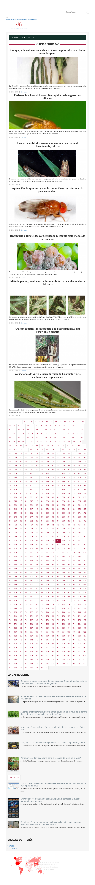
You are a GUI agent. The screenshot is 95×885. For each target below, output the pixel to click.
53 (10, 434)
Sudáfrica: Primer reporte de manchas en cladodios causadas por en (51, 823)
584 (15, 572)
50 (73, 430)
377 (31, 517)
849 (69, 640)
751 (26, 616)
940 (74, 664)
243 (37, 481)
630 (21, 584)
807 (85, 628)
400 (74, 521)
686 (79, 596)
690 (21, 600)
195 (21, 469)
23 (28, 426)
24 (32, 426)
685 (74, 596)
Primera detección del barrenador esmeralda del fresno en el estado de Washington (53, 697)
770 (47, 620)
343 (10, 509)
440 (47, 533)
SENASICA (13, 848)
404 (15, 525)
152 (31, 457)
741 (53, 612)
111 (52, 446)
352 (58, 509)
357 (85, 509)
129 (68, 449)
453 (37, 537)
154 (42, 457)
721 (26, 608)
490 (74, 545)
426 (53, 529)
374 (15, 517)
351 (53, 509)
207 (85, 469)
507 (85, 549)
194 (15, 469)
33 (73, 426)
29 (55, 426)
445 (74, 533)
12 (56, 422)
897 (85, 652)
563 (63, 564)
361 (26, 513)
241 (26, 481)
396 (53, 521)
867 (85, 644)
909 (69, 656)
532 (58, 557)
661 (26, 592)
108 (37, 446)
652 (58, 588)
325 (74, 501)
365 (47, 513)
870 (21, 648)
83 (68, 438)
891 (53, 652)
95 (46, 442)
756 (53, 616)
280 (74, 489)
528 (37, 557)
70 (10, 438)
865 (74, 644)
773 (63, 620)
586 (26, 572)
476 (79, 541)
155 (47, 457)
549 (69, 561)
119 (15, 449)
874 (42, 648)
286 (26, 493)
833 (63, 636)
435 (21, 533)
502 (58, 549)
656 (79, 588)
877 (58, 648)
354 (69, 509)
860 (47, 644)
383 (63, 517)
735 (21, 612)
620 (47, 580)
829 (42, 636)
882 (85, 648)
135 (21, 453)
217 (58, 473)
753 (37, 616)
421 (26, 529)
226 (26, 477)
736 (26, 612)
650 (47, 588)
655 (74, 588)
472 (58, 541)
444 (69, 533)
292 (58, 493)
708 (37, 604)
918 (37, 660)
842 (31, 640)
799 (42, 628)
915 (21, 660)
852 (85, 640)
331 (26, 505)
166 (26, 461)
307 (58, 497)
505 (74, 549)
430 (74, 529)
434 (15, 533)
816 (52, 632)
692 (31, 600)
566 (79, 564)
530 (47, 557)
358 (10, 513)
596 (79, 572)
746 (79, 612)
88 (14, 442)
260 (47, 485)
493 (10, 549)
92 (32, 442)
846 (53, 640)
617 (31, 580)
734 (15, 612)
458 (63, 537)
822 (84, 632)
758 (63, 616)
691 (26, 600)
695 (47, 600)
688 (10, 600)
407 (31, 525)
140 (47, 453)
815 (47, 632)
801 (53, 628)
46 (55, 430)
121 (26, 449)
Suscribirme (33, 19)
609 (69, 576)
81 (59, 438)
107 (31, 446)
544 (42, 561)
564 (69, 564)
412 (58, 525)
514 (42, 553)
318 (37, 501)
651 (53, 588)
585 (21, 572)
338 (63, 505)
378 (37, 517)
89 (19, 442)
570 (21, 568)
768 (37, 620)
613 (10, 580)
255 (21, 485)
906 (53, 656)
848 (63, 640)
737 (31, 612)
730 (74, 608)
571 (26, 568)
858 (37, 644)
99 (64, 442)
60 (41, 434)
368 (63, 513)
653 (63, 588)
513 (36, 553)
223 (10, 477)
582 (85, 568)
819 (68, 632)
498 (37, 549)
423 (37, 529)
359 (15, 513)
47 (59, 430)
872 (31, 648)
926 (79, 660)
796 (26, 628)
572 (31, 568)
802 (58, 628)
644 (15, 588)
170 (47, 461)
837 (85, 636)
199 (42, 469)
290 (47, 493)
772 (58, 620)
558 (37, 564)
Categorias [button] (13, 19)
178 (10, 465)
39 (23, 430)
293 (63, 493)
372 (85, 513)
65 (64, 434)
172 (58, 461)
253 (10, 485)
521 (79, 553)
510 (21, 553)
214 (42, 473)
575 (47, 568)
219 (68, 473)
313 (10, 501)
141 (53, 453)
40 (28, 430)
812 (31, 632)
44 (46, 430)
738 (37, 612)
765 (21, 620)
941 (79, 664)
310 (74, 497)
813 (36, 632)
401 (79, 521)
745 (74, 612)
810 (21, 632)
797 (31, 628)
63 (55, 434)
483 (37, 545)
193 (10, 469)
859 (42, 644)
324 (69, 501)
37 (14, 430)
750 (21, 616)
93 (37, 442)
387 (85, 517)
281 (79, 489)
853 (10, 644)
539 (15, 561)
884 (15, 652)
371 (79, 513)
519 (68, 553)
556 (26, 564)
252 (85, 481)
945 (21, 668)
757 (58, 616)
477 (85, 541)
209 (15, 473)
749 (15, 616)
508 (10, 553)
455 (47, 537)
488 (63, 545)
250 (74, 481)
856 (26, 644)
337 (58, 505)
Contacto (30, 12)
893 (63, 652)
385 (74, 517)
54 (14, 434)
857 (31, 644)
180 (21, 465)
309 (69, 497)
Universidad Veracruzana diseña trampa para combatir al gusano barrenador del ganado (51, 800)
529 (42, 557)
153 (37, 457)
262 (58, 485)
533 (63, 557)
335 (47, 505)
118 (10, 449)
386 (79, 517)
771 (53, 620)
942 (85, 664)
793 (10, 628)
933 (37, 664)
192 (85, 465)
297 (85, 493)
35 (82, 426)
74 (28, 438)
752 (31, 616)
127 (58, 449)
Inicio (9, 12)
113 (63, 446)
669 (69, 592)
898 (10, 656)
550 (74, 561)
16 (74, 422)
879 (69, 648)
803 (63, 628)
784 (42, 624)
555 (21, 564)
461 (79, 537)
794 (15, 628)
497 (31, 549)
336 (53, 505)
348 (37, 509)
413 (63, 525)
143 (63, 453)
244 (42, 481)
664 (42, 592)
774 (69, 620)
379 (42, 517)
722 (31, 608)
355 (74, 509)
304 (42, 497)
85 (77, 438)
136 (26, 453)
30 (59, 426)
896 (79, 652)
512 (31, 553)
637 (58, 584)
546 (53, 561)
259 (42, 485)
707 (31, 604)
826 (26, 636)
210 (21, 473)
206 (79, 469)
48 (64, 430)
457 (58, 537)
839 (15, 640)
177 (85, 461)
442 (58, 533)
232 (58, 477)
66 (68, 434)
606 (53, 576)
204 (69, 469)
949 (42, 668)
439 (42, 533)
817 (58, 632)
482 (31, 545)
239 (15, 481)
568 (10, 568)
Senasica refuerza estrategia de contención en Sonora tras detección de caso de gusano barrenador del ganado (54, 682)
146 (79, 453)
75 (32, 438)
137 (31, 453)
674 (15, 596)
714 (68, 604)
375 (21, 517)
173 (63, 461)
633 (37, 584)
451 (26, 537)
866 (79, 644)
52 (82, 430)
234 (69, 477)
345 (21, 509)
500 (47, 549)
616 (26, 580)
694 (42, 600)
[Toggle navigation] (7, 17)
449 (15, 537)
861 (53, 644)
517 (58, 553)
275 (47, 489)
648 (37, 588)
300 (21, 497)
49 (68, 430)
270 (21, 489)
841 (26, 640)
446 (79, 533)
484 (42, 545)
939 (69, 664)
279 (69, 489)
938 (63, 664)
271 (26, 489)
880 (74, 648)
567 (85, 564)
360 (21, 513)
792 (85, 624)
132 (84, 449)
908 (63, 656)
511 (26, 553)
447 (85, 533)
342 (85, 505)
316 (26, 501)
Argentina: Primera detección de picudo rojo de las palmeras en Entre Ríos (53, 728)
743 (63, 612)
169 (42, 461)
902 (31, 656)
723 (37, 608)
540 (21, 561)
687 (85, 596)
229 (42, 477)
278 (63, 489)
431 (79, 529)
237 (85, 477)
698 (63, 600)
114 (68, 446)
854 (15, 644)
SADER (11, 846)
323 (63, 501)
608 (63, 576)
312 (84, 497)
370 (74, 513)
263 (63, 485)
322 (58, 501)
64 (59, 434)
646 (26, 588)
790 (74, 624)
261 (53, 485)
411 (53, 525)
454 (42, 537)
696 (53, 600)
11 (51, 422)
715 (74, 604)
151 (26, 457)
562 (58, 564)
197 (31, 469)
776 (79, 620)
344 (15, 509)
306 (53, 497)
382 (58, 517)
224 (15, 477)
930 (21, 664)
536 (79, 557)
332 (31, 505)
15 (69, 422)
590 (47, 572)
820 (74, 632)
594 (69, 572)
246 (53, 481)
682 (58, 596)
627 (85, 580)
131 (79, 449)
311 (79, 497)
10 (47, 422)
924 (69, 660)
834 (69, 636)
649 (42, 588)
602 (31, 576)
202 (58, 469)
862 (58, 644)
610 (74, 576)
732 (85, 608)
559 (42, 564)
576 (53, 568)
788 (63, 624)
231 (53, 477)
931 (26, 664)
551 (79, 561)
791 (79, 624)
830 (47, 636)
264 (69, 485)
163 (10, 461)
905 (47, 656)
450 (21, 537)
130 (74, 449)
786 (53, 624)
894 (69, 652)
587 (31, 572)
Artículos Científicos (27, 37)
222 (84, 473)
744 (69, 612)
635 (47, 584)
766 (26, 620)
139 (42, 453)
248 (63, 481)
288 (37, 493)
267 (85, 485)
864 (69, 644)
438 (37, 533)
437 (31, 533)
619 (42, 580)
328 (10, 505)
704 (15, 604)
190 (74, 465)
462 (85, 537)
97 (55, 442)
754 (42, 616)
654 (69, 588)
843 (37, 640)
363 (37, 513)
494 (15, 549)
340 (74, 505)
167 (31, 461)
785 (47, 624)
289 (42, 493)
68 (77, 434)
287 (31, 493)
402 (85, 521)
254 (15, 485)
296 (79, 493)
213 (36, 473)
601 (26, 576)
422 (31, 529)
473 (63, 541)
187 (58, 465)
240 (21, 481)
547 (58, 561)
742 (58, 612)
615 (21, 580)
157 (58, 457)
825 (21, 636)
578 (63, 568)
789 (69, 624)
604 (42, 576)
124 (42, 449)
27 (46, 426)
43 (41, 430)
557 (31, 564)
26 (41, 426)
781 (26, 624)
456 (53, 537)
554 (15, 564)
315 (21, 501)
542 (31, 561)
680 (47, 596)
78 (46, 438)
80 (55, 438)
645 (21, 588)
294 (69, 493)
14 (65, 422)
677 (31, 596)
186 (53, 465)
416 (79, 525)
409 (42, 525)
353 (63, 509)
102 (79, 442)
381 (53, 517)
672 (85, 592)
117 (84, 446)
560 (47, 564)
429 (69, 529)
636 (53, 584)
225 (21, 477)
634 (42, 584)
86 (82, 438)
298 (10, 497)
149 (15, 457)
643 (10, 588)
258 (37, 485)
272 (31, 489)
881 (79, 648)
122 (31, 449)
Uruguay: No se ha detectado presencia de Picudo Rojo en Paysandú (53, 742)
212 (31, 473)
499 (42, 549)
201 (53, 469)
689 (15, 600)
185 (47, 465)
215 (47, 473)
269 (15, 489)
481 (26, 545)
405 (21, 525)
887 (31, 652)
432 (85, 529)
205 (74, 469)
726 (53, 608)
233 (63, 477)
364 (42, 513)
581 (79, 568)
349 (42, 509)
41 (32, 430)
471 (53, 541)
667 (58, 592)
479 (15, 545)
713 (63, 604)
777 (85, 620)
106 (26, 446)
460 (74, 537)
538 (10, 561)
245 (47, 481)
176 (79, 461)
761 (79, 616)
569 (15, 568)
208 (10, 473)
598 (10, 576)
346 (26, 509)
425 (47, 529)
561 (53, 564)
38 (19, 430)
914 (15, 660)
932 (31, 664)
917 (31, 660)
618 (37, 580)
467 (31, 541)
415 (74, 525)
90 (23, 442)
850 (74, 640)
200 (47, 469)
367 (58, 513)
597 (85, 572)
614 (15, 580)
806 (79, 628)
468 (37, 541)
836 (79, 636)
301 (26, 497)
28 (50, 426)
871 (26, 648)
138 (37, 453)
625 (74, 580)
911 (79, 656)
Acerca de (19, 12)
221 (79, 473)
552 (85, 561)
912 (84, 656)
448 (10, 537)
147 (85, 453)
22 (23, 426)
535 (74, 557)
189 (69, 465)
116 (78, 446)
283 (10, 493)
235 (74, 477)
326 (79, 501)
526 (26, 557)
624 (69, 580)
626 (79, 580)
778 (10, 624)
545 (47, 561)
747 (85, 612)
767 (31, 620)
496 (26, 549)
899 (15, 656)
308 (63, 497)
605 (47, 576)
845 (47, 640)
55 (19, 434)
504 (69, 549)
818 (63, 632)
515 (47, 553)
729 (69, 608)
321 (53, 501)
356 (79, 509)
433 (10, 533)
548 (63, 561)
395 (47, 521)
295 (74, 493)
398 (63, 521)
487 (58, 545)
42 (37, 430)
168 (37, 461)
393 (37, 521)
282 (85, 489)
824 (15, 636)
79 (50, 438)
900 (21, 656)
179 (15, 465)
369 (69, 513)
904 (42, 656)
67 (73, 434)
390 (21, 521)
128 (63, 449)
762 (85, 616)
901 (26, 656)
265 (74, 485)
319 (42, 501)
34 (77, 426)
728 (63, 608)
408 (37, 525)
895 (74, 652)
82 (64, 438)
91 (28, 442)
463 (10, 541)
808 (10, 632)
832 (58, 636)
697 (58, 600)
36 (10, 430)
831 (53, 636)
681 (53, 596)
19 (10, 426)
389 (15, 521)
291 (53, 493)
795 (21, 628)
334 (42, 505)
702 (85, 600)
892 (58, 652)
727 (58, 608)
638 (63, 584)
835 (74, 636)
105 (21, 446)
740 (47, 612)
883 (10, 652)
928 (10, 664)
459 (69, 537)
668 (63, 592)
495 (21, 549)
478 (10, 545)
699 (69, 600)
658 (10, 592)
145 (74, 453)
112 (58, 446)
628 (10, 584)
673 (10, 596)
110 (47, 446)
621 (53, 580)
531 (53, 557)
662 (31, 592)
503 (63, 549)
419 (15, 529)
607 (58, 576)
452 (31, 537)
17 (78, 422)
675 (21, 596)
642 (85, 584)
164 (15, 461)
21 (19, 426)
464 (15, 541)
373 (10, 517)
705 (21, 604)
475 (74, 541)
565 (74, 564)
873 (37, 648)
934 (42, 664)
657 (85, 588)
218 (63, 473)
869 (15, 648)
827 (31, 636)
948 (37, 668)
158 (63, 457)
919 (42, 660)
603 (37, 576)
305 (47, 497)
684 (69, 596)
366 (53, 513)
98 (59, 442)
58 (32, 434)
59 (37, 434)
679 (42, 596)
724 (42, 608)
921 (53, 660)
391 (26, 521)
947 (31, 668)
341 (79, 505)
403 (10, 525)
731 (79, 608)
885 (21, 652)
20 (14, 426)
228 (37, 477)
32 (68, 426)
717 (84, 604)
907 (58, 656)
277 (58, 489)
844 (42, 640)
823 (10, 636)
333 (37, 505)
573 (37, 568)
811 (26, 632)
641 (79, 584)
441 (53, 533)
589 (42, 572)
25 (37, 426)
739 (42, 612)
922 (58, 660)
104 (15, 446)
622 (58, 580)
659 (15, 592)
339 (69, 505)
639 (69, 584)
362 (31, 513)
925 (74, 660)
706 (26, 604)
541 (26, 561)
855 (21, 644)
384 (69, 517)
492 (85, 545)
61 (46, 434)
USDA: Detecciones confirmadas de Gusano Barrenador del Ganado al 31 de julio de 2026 (54, 784)
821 (79, 632)
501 (53, 549)
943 (10, 668)
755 (47, 616)
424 (42, 529)
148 (10, 457)
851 (79, 640)
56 (23, 434)
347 (31, 509)
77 (41, 438)
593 (63, 572)
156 (53, 457)
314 (15, 501)
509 (15, 553)
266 (79, 485)
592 (58, 572)
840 (21, 640)
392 (31, 521)
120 (20, 449)
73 (23, 438)
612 (84, 576)
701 (79, 600)
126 (52, 449)
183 (37, 465)
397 (58, 521)
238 (10, 481)
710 (47, 604)
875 (47, 648)
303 (37, 497)
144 (69, 453)
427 (58, 529)
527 (31, 557)
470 (47, 541)
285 (21, 493)
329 (15, 505)
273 (37, 489)
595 (74, 572)
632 (31, 584)
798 (37, 628)
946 (26, 668)
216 (52, 473)
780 (21, 624)
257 (31, 485)
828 (37, 636)
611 (79, 576)
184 (42, 465)
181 (26, 465)
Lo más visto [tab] (14, 777)
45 (50, 430)
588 (37, 572)
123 (36, 449)
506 (79, 549)
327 (85, 501)
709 (42, 604)
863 (63, 644)
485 (47, 545)
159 (69, 457)
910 (74, 656)
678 (37, 596)
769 (42, 620)
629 (15, 584)
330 (21, 505)
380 (47, 517)
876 (53, 648)
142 (58, 453)
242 (31, 481)
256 (26, 485)
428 (63, 529)
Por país (19, 19)
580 (74, 568)
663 (37, 592)
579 (69, 568)
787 (58, 624)
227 (31, 477)
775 (74, 620)
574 (42, 568)
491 (79, 545)
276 (53, 489)
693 (37, 600)
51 (77, 430)
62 (50, 434)
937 (58, 664)
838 (10, 640)
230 (47, 477)
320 (47, 501)
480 (21, 545)
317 (31, 501)
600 (21, 576)
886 (26, 652)
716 (79, 604)
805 (74, 628)
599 (15, 576)
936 (53, 664)
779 (15, 624)
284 (15, 493)
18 (83, 422)
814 (42, 632)
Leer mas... (24, 137)
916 (26, 660)
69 (82, 434)
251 (79, 481)
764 (15, 620)
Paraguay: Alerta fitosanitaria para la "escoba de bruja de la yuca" (51, 758)
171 (53, 461)
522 (84, 553)
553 (10, 564)
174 (69, 461)
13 (60, 422)
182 (31, 465)
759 (69, 616)
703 (10, 604)
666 (53, 592)
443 (63, 533)
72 (19, 438)
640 (74, 584)
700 (74, 600)
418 (10, 529)
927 (85, 660)
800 (47, 628)
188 (63, 465)
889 (42, 652)
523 (10, 557)
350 (47, 509)
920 (47, 660)
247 (58, 481)
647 (31, 588)
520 (74, 553)
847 (58, 640)
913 (10, 660)
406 (26, 525)
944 (15, 668)
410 (47, 525)
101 (74, 442)
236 (79, 477)
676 (26, 596)
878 (63, 648)
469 (42, 541)
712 (58, 604)
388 (10, 521)
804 (69, 628)
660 (21, 592)
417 (84, 525)
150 (21, 457)
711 (53, 604)
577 (58, 568)
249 (69, 481)
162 (85, 457)
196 (26, 469)
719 (15, 608)
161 (79, 457)
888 (37, 652)
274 (42, 489)
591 (53, 572)
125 (47, 449)
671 (79, 592)
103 (10, 446)
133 (10, 453)
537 (85, 557)
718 (10, 608)
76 (37, 438)
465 (21, 541)
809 (15, 632)
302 (31, 497)
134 (15, 453)
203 (63, 469)
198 (37, 469)
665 (47, 592)
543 (37, 561)
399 (69, 521)
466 (26, 541)
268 (10, 489)
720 (21, 608)
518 (63, 553)
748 (10, 616)
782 (31, 624)
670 (74, 592)
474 (69, 541)
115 (73, 446)
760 (74, 616)
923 (63, 660)
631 (26, 584)
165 (21, 461)
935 (47, 664)
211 (26, 473)
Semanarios (25, 19)
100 (69, 442)
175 (74, 461)
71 (14, 438)
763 (10, 620)
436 (26, 533)
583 (10, 572)
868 (10, 648)
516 (52, 553)
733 (10, 612)
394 (42, 521)
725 (47, 608)
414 (68, 525)
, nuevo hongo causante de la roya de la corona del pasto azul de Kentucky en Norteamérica (54, 713)
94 (41, 442)
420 (21, 529)
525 (21, 557)
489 (69, 545)
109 (42, 446)
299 (15, 497)
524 (15, 557)
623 (63, 580)
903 (37, 656)
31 (64, 426)
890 (47, 652)
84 (73, 438)
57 (28, 434)
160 (74, 457)
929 (15, 664)
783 (37, 624)
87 (10, 442)
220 (74, 473)
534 (69, 557)
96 (50, 442)
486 (53, 545)
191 (79, 465)
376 (26, 517)
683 (63, 596)
